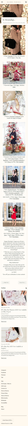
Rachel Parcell (12, 189)
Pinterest (3, 375)
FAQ (2, 381)
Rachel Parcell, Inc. (6, 423)
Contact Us (4, 388)
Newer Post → (22, 282)
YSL (20, 57)
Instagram (3, 370)
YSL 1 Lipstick (19, 162)
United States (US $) (7, 420)
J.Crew (11, 228)
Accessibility (4, 402)
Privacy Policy (4, 393)
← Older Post (5, 282)
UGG (14, 87)
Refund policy (4, 398)
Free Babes (16, 198)
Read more (3, 321)
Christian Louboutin (15, 116)
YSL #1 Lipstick (18, 194)
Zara (16, 197)
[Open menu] (3, 2)
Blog (2, 406)
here (13, 57)
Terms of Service (5, 390)
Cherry (9, 162)
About (2, 409)
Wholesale (3, 400)
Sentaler (10, 56)
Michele (17, 229)
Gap (11, 85)
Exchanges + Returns (6, 383)
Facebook (3, 372)
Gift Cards (3, 386)
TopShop (5, 160)
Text (2, 377)
